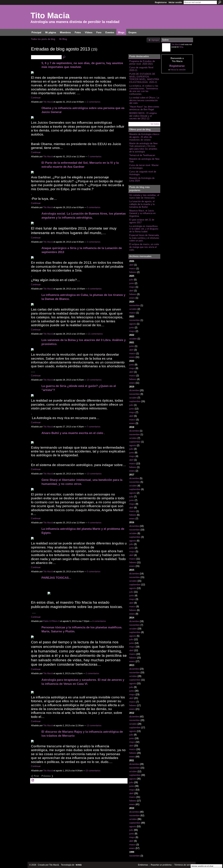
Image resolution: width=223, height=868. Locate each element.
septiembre (134, 401)
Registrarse (161, 2)
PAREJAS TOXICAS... (56, 577)
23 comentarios (93, 770)
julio (131, 279)
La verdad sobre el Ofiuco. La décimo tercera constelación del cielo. (144, 100)
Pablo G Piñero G (51, 621)
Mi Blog (63, 39)
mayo (132, 287)
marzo (132, 268)
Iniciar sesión (175, 2)
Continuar (36, 97)
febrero (132, 272)
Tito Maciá (48, 102)
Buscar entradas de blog (64, 57)
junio (131, 283)
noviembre (134, 305)
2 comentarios (93, 102)
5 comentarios (93, 207)
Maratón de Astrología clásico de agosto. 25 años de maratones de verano (144, 137)
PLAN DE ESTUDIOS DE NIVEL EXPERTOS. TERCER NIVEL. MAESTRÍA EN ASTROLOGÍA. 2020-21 (144, 78)
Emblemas (143, 865)
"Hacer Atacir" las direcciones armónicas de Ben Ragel (144, 108)
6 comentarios (95, 289)
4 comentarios (94, 522)
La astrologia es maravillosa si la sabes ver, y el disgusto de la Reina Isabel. (143, 229)
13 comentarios (94, 473)
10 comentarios (94, 380)
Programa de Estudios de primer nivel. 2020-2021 (142, 62)
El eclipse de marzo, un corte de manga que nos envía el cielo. (144, 247)
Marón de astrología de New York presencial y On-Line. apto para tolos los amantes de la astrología (143, 147)
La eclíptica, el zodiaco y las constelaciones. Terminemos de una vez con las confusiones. (143, 89)
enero (132, 298)
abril (131, 265)
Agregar (155, 40)
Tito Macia (50, 15)
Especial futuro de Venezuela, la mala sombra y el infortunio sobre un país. (144, 238)
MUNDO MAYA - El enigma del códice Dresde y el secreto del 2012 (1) (143, 116)
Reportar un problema (161, 865)
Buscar (219, 2)
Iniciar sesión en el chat (202, 866)
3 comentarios (93, 242)
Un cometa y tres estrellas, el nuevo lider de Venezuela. (144, 196)
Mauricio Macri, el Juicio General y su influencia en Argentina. (142, 213)
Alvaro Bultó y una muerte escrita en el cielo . (73, 433)
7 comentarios (94, 156)
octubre (133, 309)
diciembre (134, 390)
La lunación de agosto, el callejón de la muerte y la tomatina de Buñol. (142, 204)
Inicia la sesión (178, 69)
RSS (32, 780)
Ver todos (155, 124)
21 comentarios (95, 334)
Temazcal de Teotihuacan (142, 155)
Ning (181, 47)
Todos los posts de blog (43, 39)
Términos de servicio (184, 865)
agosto (132, 324)
